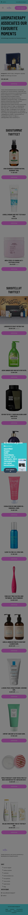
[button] (10, 470)
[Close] (2, 444)
